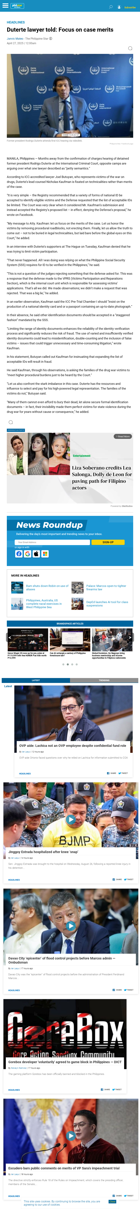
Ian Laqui (26, 752)
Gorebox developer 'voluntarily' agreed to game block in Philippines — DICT (65, 1062)
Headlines (16, 22)
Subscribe (130, 7)
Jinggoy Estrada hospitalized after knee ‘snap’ (43, 852)
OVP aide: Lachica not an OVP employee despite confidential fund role (72, 746)
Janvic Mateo (15, 38)
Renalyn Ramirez (18, 1068)
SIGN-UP (108, 542)
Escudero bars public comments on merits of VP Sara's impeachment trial (64, 1168)
